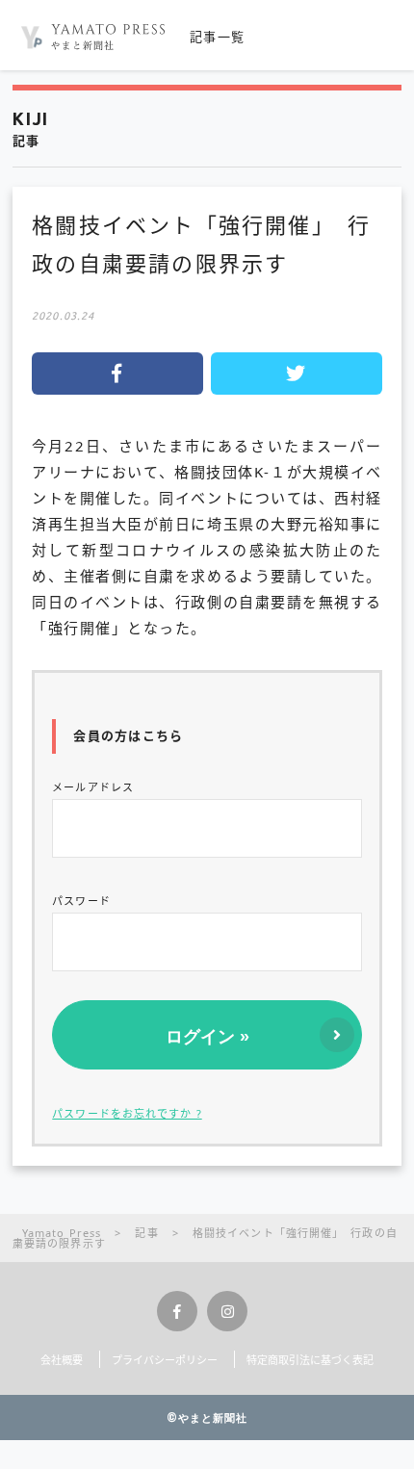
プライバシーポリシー (165, 1360)
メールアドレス (93, 787)
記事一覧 (217, 36)
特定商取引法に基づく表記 (310, 1360)
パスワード (81, 900)
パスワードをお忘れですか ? (126, 1113)
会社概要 (61, 1360)
